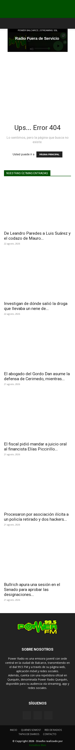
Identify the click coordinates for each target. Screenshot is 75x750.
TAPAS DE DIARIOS (29, 734)
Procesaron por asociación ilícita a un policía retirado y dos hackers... (36, 517)
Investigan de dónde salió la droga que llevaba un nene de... (35, 306)
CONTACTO (49, 734)
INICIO (13, 730)
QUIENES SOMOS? (31, 730)
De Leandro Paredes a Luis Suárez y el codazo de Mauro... (37, 236)
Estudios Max (37, 745)
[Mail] (38, 715)
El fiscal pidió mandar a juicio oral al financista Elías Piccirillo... (35, 446)
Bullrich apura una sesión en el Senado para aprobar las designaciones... (32, 589)
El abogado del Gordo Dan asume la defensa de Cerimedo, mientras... (37, 376)
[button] (6, 23)
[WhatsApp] (48, 715)
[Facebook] (27, 715)
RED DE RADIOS (53, 730)
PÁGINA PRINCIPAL (49, 154)
